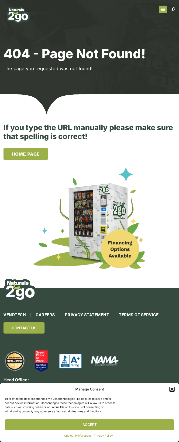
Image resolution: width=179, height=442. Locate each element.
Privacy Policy (103, 435)
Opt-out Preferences (77, 435)
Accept (90, 424)
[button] (172, 389)
